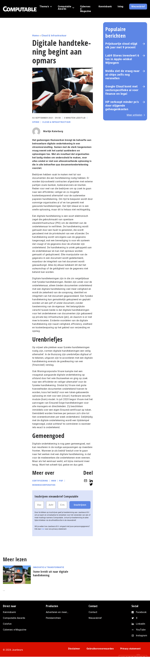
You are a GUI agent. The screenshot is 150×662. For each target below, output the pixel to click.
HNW (53, 481)
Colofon (7, 623)
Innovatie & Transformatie (48, 567)
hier (42, 529)
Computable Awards (14, 618)
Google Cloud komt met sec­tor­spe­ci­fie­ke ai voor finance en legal (121, 90)
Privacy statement (130, 648)
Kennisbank (9, 612)
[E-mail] (85, 481)
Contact (93, 612)
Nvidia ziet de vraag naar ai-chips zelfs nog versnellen (122, 74)
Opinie (35, 122)
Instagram (141, 635)
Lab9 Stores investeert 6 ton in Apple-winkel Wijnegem (122, 59)
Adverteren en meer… (57, 612)
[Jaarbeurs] (131, 657)
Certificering (40, 481)
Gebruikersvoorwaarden (100, 648)
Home (35, 35)
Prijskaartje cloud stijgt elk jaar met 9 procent (121, 45)
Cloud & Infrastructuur (54, 35)
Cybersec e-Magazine (14, 629)
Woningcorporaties (44, 485)
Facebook (141, 612)
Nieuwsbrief (95, 618)
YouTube (141, 629)
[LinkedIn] (91, 481)
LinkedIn (140, 623)
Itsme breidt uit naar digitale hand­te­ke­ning (50, 573)
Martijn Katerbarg (53, 131)
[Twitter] (91, 484)
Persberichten (53, 618)
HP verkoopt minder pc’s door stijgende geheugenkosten (122, 105)
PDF (61, 481)
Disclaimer (74, 648)
